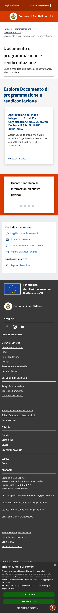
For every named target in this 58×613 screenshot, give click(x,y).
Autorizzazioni (9, 420)
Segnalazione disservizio (14, 537)
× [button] (55, 565)
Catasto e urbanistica (12, 395)
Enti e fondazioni (10, 357)
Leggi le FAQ (8, 541)
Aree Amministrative (12, 347)
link (12, 588)
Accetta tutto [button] (28, 594)
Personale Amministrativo (15, 366)
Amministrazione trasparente (17, 561)
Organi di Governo (11, 342)
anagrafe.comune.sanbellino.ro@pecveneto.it (30, 495)
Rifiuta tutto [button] (29, 601)
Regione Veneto (12, 5)
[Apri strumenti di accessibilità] (52, 607)
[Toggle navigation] (6, 16)
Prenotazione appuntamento (16, 532)
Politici (5, 361)
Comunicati (7, 439)
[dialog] (29, 587)
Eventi (5, 463)
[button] (29, 608)
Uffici (4, 352)
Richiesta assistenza (12, 546)
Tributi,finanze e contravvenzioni (18, 415)
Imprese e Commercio (12, 391)
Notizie (5, 435)
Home (7, 29)
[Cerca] (52, 16)
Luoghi (5, 458)
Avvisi (5, 444)
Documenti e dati (12, 32)
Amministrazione (22, 29)
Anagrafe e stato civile (13, 386)
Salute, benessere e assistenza (17, 410)
